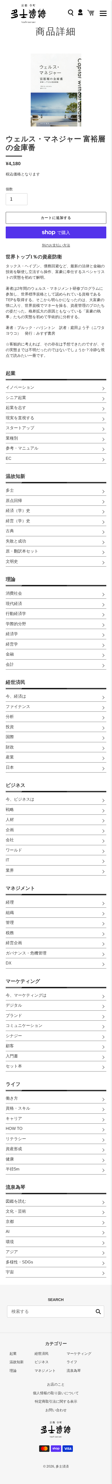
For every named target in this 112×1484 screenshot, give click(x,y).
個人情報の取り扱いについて (56, 1393)
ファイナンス (18, 706)
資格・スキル (18, 1108)
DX (8, 963)
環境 (10, 1241)
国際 (10, 736)
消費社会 (14, 593)
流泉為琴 (15, 1187)
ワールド (14, 850)
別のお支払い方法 (56, 245)
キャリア (14, 1118)
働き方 (12, 1098)
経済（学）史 (18, 510)
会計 (10, 664)
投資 (10, 726)
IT (7, 860)
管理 (10, 922)
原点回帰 (14, 500)
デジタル (14, 1005)
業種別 (12, 438)
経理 (10, 902)
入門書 (12, 1056)
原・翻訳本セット (22, 551)
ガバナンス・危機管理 (26, 953)
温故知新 (15, 476)
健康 (10, 1159)
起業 (10, 373)
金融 (10, 654)
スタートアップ (20, 427)
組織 (10, 912)
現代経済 (14, 603)
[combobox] (55, 1311)
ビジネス (15, 785)
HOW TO (14, 1128)
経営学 (12, 644)
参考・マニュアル (22, 448)
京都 (10, 1221)
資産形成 (14, 1148)
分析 (10, 716)
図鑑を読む (16, 1201)
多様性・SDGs (19, 1262)
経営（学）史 (18, 520)
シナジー (14, 1035)
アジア (12, 1251)
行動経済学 (16, 613)
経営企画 (14, 942)
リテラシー (16, 1138)
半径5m (13, 1169)
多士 (10, 490)
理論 (10, 579)
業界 (10, 870)
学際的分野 (16, 623)
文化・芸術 (16, 1211)
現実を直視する (20, 417)
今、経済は (16, 696)
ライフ (13, 1084)
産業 (10, 757)
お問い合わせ (56, 1410)
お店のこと (56, 1384)
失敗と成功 (16, 541)
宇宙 (10, 1272)
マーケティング (23, 981)
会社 (10, 839)
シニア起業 (16, 397)
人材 (10, 819)
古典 (10, 530)
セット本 (14, 1066)
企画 (10, 829)
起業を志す (16, 407)
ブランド (14, 1015)
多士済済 (62, 1466)
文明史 (12, 561)
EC (8, 458)
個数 (9, 189)
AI (8, 1231)
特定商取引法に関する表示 (56, 1401)
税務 (10, 932)
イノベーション (20, 387)
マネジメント (20, 888)
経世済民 (15, 682)
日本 (10, 767)
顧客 (10, 1045)
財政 (10, 747)
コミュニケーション (24, 1025)
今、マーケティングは (26, 995)
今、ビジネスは (20, 799)
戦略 (10, 809)
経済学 (12, 633)
